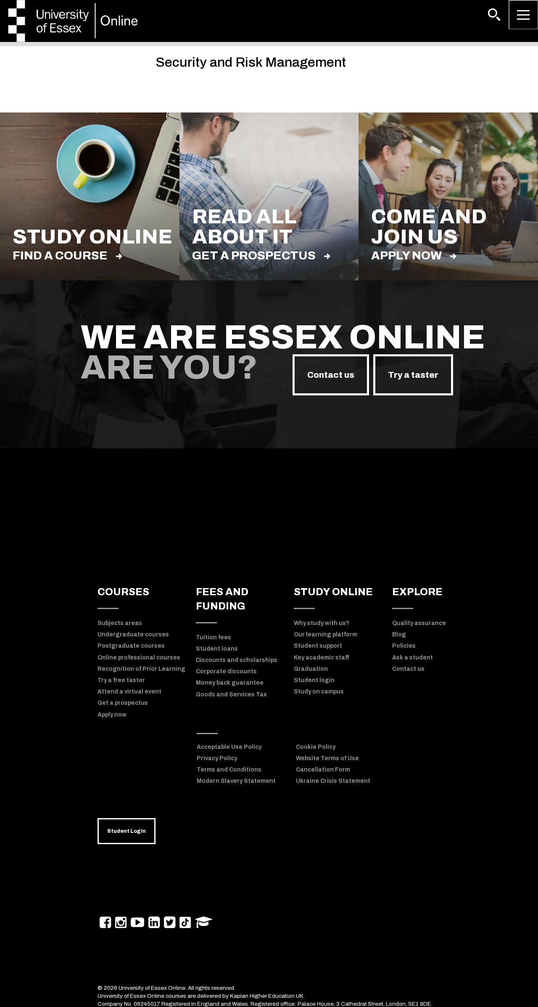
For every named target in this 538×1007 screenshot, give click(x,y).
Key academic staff (321, 657)
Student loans (217, 649)
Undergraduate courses (133, 634)
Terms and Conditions (229, 769)
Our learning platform (325, 634)
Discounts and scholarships (236, 660)
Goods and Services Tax (231, 694)
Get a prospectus (254, 255)
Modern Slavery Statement (236, 781)
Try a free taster (121, 680)
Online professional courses (139, 657)
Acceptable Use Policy (229, 747)
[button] (494, 15)
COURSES (123, 591)
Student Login (126, 831)
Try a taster (413, 374)
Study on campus (319, 691)
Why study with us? (321, 623)
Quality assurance (419, 623)
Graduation (311, 669)
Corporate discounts (226, 671)
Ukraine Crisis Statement (333, 781)
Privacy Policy (217, 758)
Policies (404, 646)
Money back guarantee (230, 683)
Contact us (330, 374)
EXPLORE (417, 591)
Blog (399, 634)
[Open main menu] (523, 14)
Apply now (406, 255)
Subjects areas (120, 623)
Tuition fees (213, 637)
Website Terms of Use (327, 758)
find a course (60, 255)
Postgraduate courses (131, 646)
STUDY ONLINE (333, 591)
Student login (314, 680)
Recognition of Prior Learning (141, 669)
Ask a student (412, 657)
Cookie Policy (315, 747)
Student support (318, 646)
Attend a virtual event (129, 691)
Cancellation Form (323, 769)
